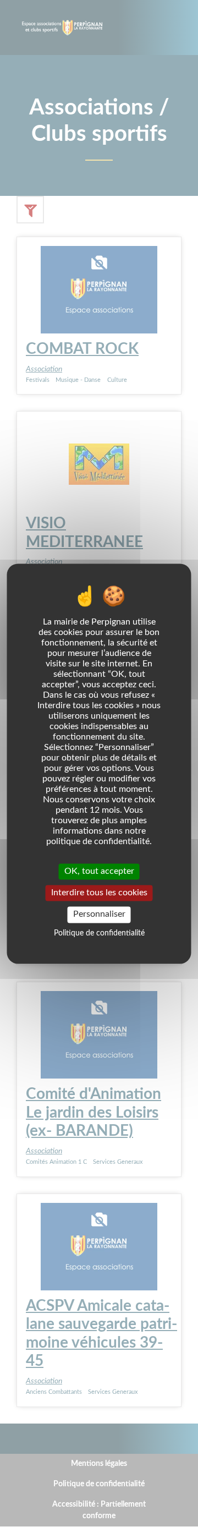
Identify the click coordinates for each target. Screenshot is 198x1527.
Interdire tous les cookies (99, 893)
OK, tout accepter (99, 871)
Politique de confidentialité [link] (99, 933)
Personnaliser (99, 914)
